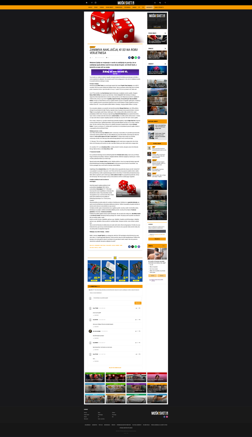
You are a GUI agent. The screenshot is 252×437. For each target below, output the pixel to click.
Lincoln (113, 245)
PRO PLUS (101, 424)
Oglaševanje (87, 424)
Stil (143, 7)
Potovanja (127, 7)
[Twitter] (132, 57)
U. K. (92, 57)
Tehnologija (118, 7)
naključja (92, 245)
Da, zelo (151, 264)
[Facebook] (91, 2)
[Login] (155, 2)
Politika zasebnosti (136, 424)
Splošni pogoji (146, 424)
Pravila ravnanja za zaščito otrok (159, 424)
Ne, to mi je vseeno (154, 269)
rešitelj (96, 247)
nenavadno (97, 245)
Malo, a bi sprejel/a (154, 266)
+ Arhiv (163, 245)
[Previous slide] (89, 269)
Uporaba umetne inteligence (126, 427)
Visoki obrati (109, 7)
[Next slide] (141, 269)
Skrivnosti (149, 7)
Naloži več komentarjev (115, 367)
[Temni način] (160, 2)
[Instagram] (95, 2)
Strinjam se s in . (157, 235)
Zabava (102, 7)
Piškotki (113, 424)
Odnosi (134, 7)
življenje (92, 247)
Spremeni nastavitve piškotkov (124, 424)
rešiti (100, 247)
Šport (96, 7)
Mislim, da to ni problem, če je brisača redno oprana (157, 271)
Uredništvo (94, 424)
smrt (121, 245)
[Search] (165, 2)
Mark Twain (102, 245)
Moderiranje (107, 424)
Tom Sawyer (108, 245)
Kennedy (118, 245)
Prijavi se (138, 303)
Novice (90, 7)
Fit (139, 7)
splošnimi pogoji (158, 234)
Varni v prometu (159, 7)
